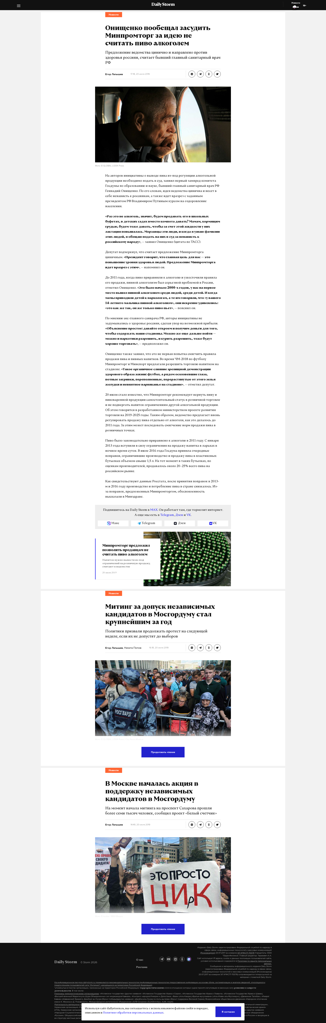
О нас (139, 959)
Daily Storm (163, 5)
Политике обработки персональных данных (133, 1012)
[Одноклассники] (182, 959)
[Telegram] (161, 959)
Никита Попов (132, 647)
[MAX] (189, 959)
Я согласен (228, 1011)
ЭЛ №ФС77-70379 (245, 953)
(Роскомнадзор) (207, 953)
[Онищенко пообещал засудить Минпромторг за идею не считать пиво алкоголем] (191, 74)
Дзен (179, 515)
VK (188, 515)
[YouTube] (168, 959)
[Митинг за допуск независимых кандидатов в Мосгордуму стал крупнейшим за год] (191, 647)
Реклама (141, 966)
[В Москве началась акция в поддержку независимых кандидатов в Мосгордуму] (191, 824)
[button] (18, 6)
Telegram (167, 515)
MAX (154, 510)
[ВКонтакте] (175, 959)
